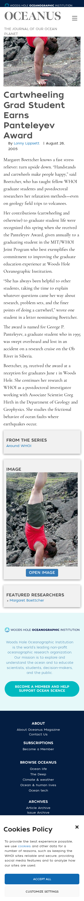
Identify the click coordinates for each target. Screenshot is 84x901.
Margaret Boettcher (27, 600)
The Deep (38, 774)
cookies (24, 846)
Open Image (42, 572)
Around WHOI (19, 445)
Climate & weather (38, 780)
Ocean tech (38, 790)
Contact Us (38, 734)
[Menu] (74, 15)
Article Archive (38, 808)
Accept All (42, 879)
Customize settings (42, 891)
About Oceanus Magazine (38, 730)
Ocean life (38, 769)
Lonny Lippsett (26, 143)
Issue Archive (38, 813)
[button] (77, 827)
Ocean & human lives (38, 785)
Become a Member (38, 749)
